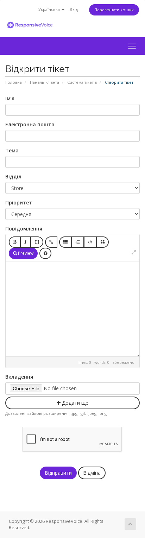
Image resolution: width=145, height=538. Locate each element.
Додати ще (74, 402)
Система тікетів (82, 82)
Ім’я (9, 98)
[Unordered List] (65, 242)
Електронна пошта (30, 124)
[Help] (45, 253)
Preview (25, 253)
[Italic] (25, 242)
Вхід (74, 9)
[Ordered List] (77, 242)
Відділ (13, 176)
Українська (49, 9)
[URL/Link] (51, 242)
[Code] (90, 242)
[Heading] (37, 242)
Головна (13, 82)
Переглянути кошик (114, 9)
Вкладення (19, 376)
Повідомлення (23, 228)
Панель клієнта (44, 82)
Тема (12, 150)
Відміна (92, 472)
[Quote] (102, 242)
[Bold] (14, 242)
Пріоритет (18, 202)
